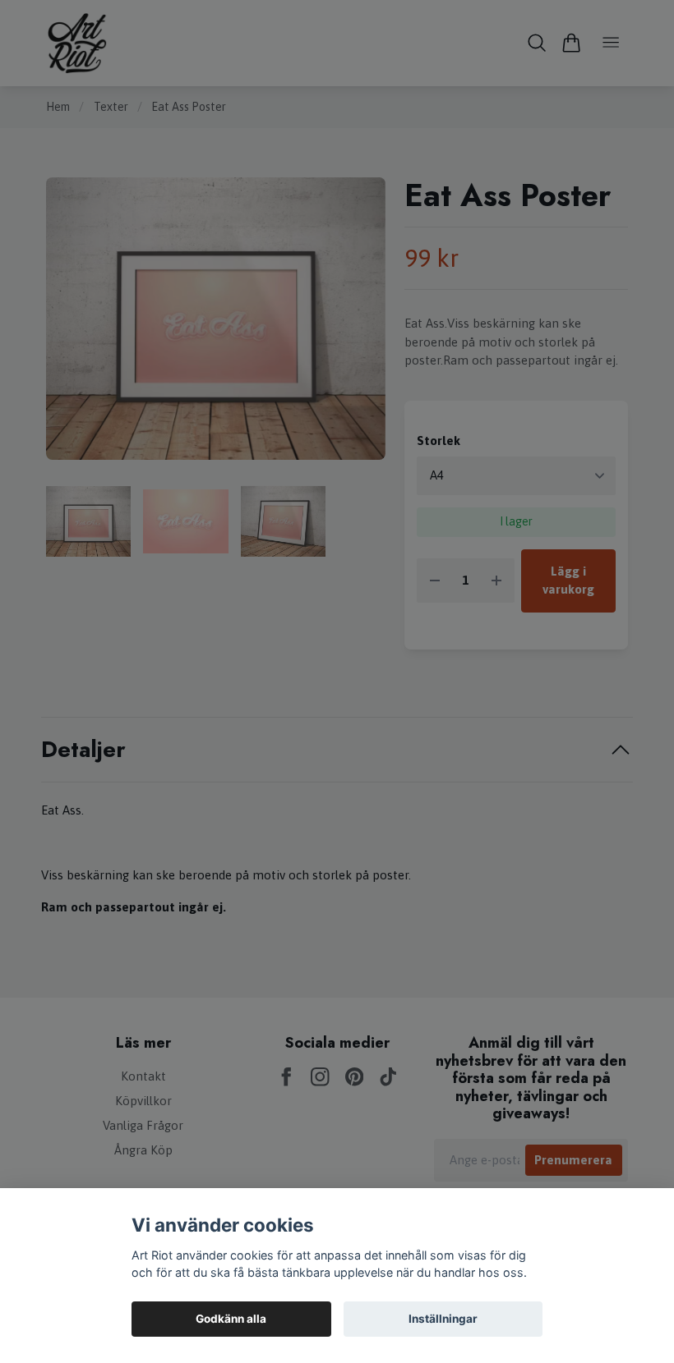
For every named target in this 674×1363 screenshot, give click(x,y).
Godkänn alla (231, 1318)
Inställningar (443, 1318)
